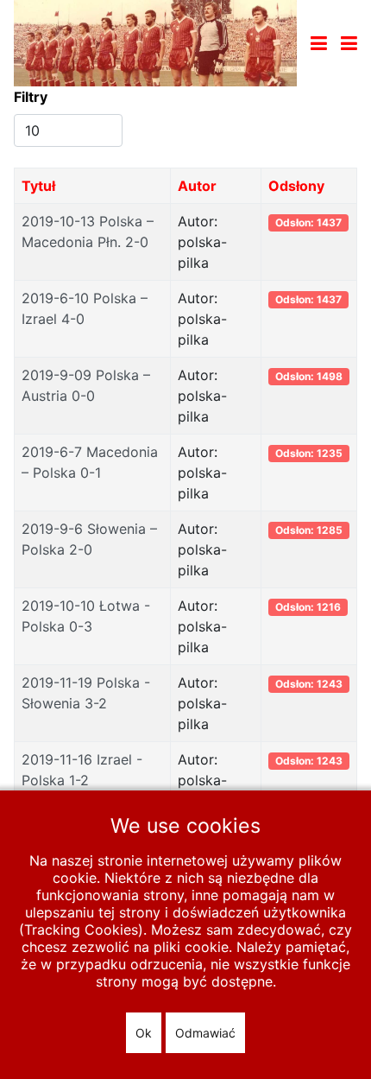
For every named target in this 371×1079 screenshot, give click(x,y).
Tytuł (38, 185)
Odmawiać (205, 1032)
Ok (143, 1032)
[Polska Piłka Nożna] (155, 41)
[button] (349, 43)
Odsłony (296, 185)
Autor (197, 185)
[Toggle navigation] (319, 43)
